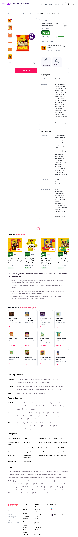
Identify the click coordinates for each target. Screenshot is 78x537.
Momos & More (29, 14)
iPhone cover (21, 389)
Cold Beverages (49, 379)
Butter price (20, 429)
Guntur (33, 478)
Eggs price (20, 426)
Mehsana (57, 484)
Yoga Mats (46, 383)
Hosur (64, 478)
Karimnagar (50, 481)
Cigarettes (26, 423)
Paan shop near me (56, 423)
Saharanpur (35, 490)
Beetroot (44, 403)
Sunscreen (28, 379)
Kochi (62, 481)
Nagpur (16, 487)
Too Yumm (43, 413)
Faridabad (11, 478)
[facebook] (14, 511)
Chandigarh (63, 472)
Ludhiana (37, 484)
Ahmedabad (16, 472)
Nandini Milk (20, 416)
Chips (33, 423)
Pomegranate (36, 403)
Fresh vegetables (47, 426)
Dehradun (53, 475)
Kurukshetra (22, 484)
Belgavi (42, 472)
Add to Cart (25, 71)
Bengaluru (49, 472)
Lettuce (32, 409)
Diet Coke (40, 389)
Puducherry (11, 490)
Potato (27, 406)
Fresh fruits (37, 426)
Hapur (47, 478)
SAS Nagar (44, 490)
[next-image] (34, 63)
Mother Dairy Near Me (37, 416)
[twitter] (11, 511)
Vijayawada (42, 493)
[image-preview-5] (10, 56)
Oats (57, 379)
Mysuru (10, 487)
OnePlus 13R (21, 386)
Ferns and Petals (33, 419)
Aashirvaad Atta (34, 413)
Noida (27, 487)
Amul (27, 416)
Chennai (28, 475)
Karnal (57, 481)
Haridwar (53, 478)
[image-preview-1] (10, 27)
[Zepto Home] (6, 4)
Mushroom (24, 409)
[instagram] (9, 511)
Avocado (19, 403)
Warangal (50, 493)
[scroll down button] (10, 61)
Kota (15, 484)
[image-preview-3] (10, 42)
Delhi (59, 475)
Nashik (22, 487)
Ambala (23, 472)
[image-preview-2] (10, 35)
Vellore (35, 493)
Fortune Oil (49, 416)
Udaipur (10, 493)
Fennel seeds (47, 406)
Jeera (18, 409)
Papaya (62, 406)
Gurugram (40, 478)
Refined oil (57, 426)
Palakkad (33, 487)
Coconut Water (31, 389)
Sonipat (51, 490)
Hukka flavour (44, 423)
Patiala (53, 487)
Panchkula (40, 487)
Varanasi (29, 493)
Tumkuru (62, 490)
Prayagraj (60, 487)
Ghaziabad (18, 478)
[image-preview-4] (10, 49)
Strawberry (26, 403)
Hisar (59, 478)
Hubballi (10, 481)
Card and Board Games (24, 383)
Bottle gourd (60, 403)
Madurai (44, 484)
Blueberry (55, 406)
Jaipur (30, 481)
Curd (37, 423)
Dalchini (38, 406)
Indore (24, 481)
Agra (9, 472)
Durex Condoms (22, 419)
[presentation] (13, 13)
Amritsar (29, 472)
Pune (18, 490)
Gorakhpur (26, 478)
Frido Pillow (27, 393)
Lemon (33, 406)
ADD (19, 250)
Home (9, 14)
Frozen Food (18, 14)
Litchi (60, 386)
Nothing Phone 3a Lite (50, 386)
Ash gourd (52, 403)
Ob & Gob (20, 393)
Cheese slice (28, 426)
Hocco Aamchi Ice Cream (53, 389)
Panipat (47, 487)
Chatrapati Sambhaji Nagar (16, 475)
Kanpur (43, 481)
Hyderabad (17, 481)
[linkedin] (17, 511)
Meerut (50, 484)
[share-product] (65, 25)
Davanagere (45, 475)
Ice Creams (20, 379)
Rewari (28, 490)
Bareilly (36, 472)
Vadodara (17, 493)
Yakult (18, 413)
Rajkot (23, 490)
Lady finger (20, 406)
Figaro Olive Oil (57, 413)
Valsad (23, 493)
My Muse (25, 413)
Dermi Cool (36, 393)
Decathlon (44, 393)
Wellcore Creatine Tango (34, 386)
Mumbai (63, 484)
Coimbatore (36, 475)
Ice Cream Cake (38, 379)
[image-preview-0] (10, 20)
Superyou (58, 416)
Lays (49, 413)
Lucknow (30, 484)
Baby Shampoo (37, 383)
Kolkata (10, 484)
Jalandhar (36, 481)
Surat (56, 490)
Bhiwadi (55, 472)
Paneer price (29, 429)
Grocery (19, 423)
